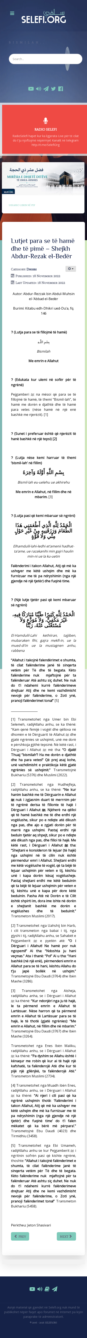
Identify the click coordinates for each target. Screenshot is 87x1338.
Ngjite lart (45, 1336)
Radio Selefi (46, 129)
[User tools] (70, 269)
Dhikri (32, 269)
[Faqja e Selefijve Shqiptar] (43, 16)
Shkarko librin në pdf (22, 205)
